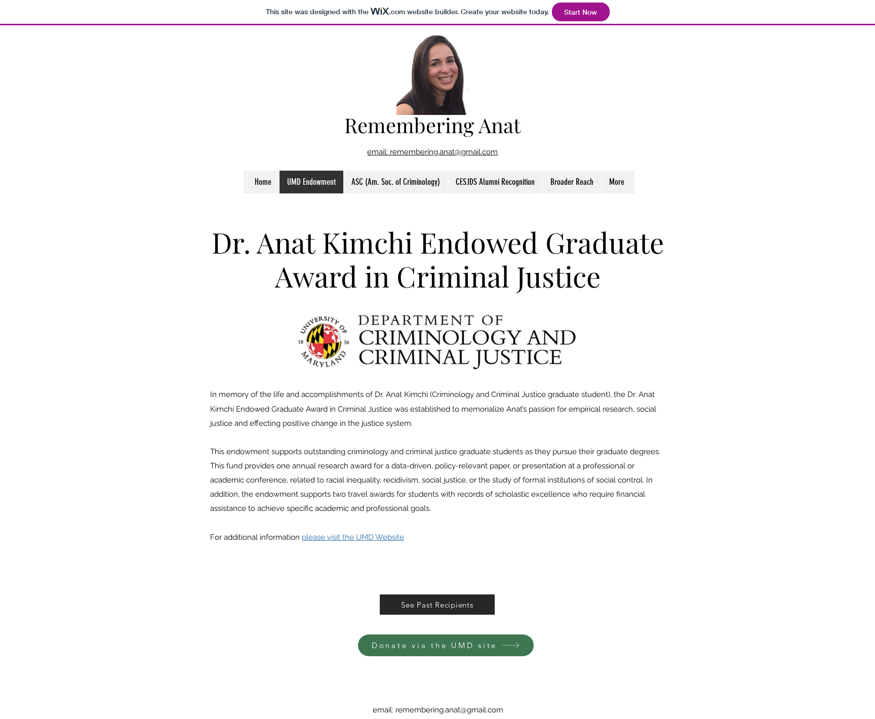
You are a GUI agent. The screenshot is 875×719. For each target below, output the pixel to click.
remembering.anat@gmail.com (449, 709)
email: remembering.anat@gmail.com (432, 151)
